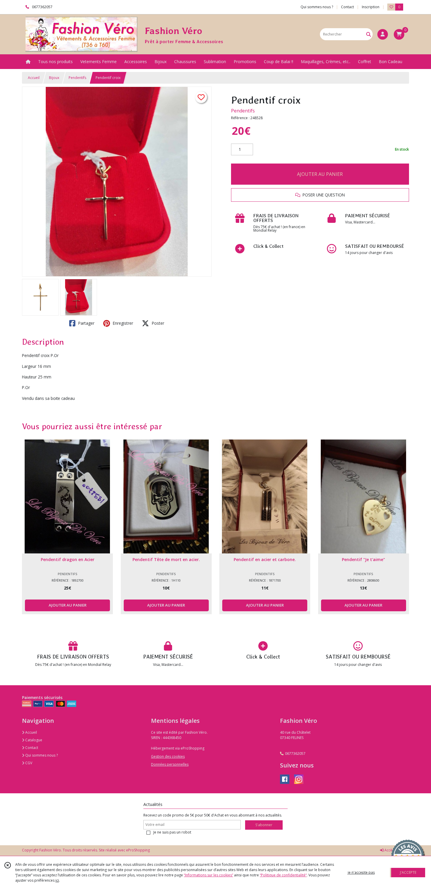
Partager (85, 323)
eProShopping (138, 850)
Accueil (34, 77)
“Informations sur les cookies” (208, 875)
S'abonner (263, 824)
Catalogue (33, 740)
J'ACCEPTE (408, 872)
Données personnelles (170, 764)
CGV (28, 762)
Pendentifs (77, 77)
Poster (157, 323)
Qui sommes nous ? (41, 755)
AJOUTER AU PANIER (320, 174)
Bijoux (54, 77)
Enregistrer (122, 323)
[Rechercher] (368, 34)
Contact (347, 6)
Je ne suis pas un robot (172, 832)
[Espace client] (382, 34)
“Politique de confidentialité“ (283, 875)
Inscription (370, 6)
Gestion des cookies (168, 756)
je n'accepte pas (361, 872)
